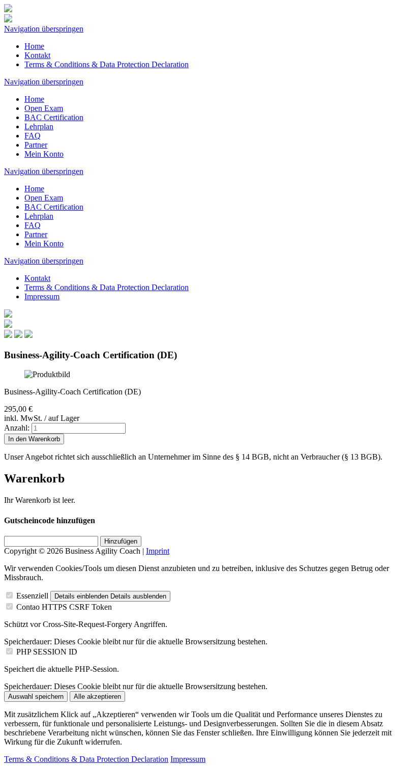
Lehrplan (38, 126)
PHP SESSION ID (46, 651)
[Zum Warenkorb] (8, 314)
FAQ (32, 135)
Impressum (41, 296)
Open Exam (43, 108)
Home (34, 46)
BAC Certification (53, 117)
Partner (35, 144)
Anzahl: (16, 427)
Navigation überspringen (43, 28)
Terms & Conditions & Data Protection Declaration (106, 64)
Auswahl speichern (36, 696)
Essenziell (32, 595)
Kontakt (37, 55)
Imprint (157, 551)
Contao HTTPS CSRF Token (64, 607)
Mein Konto (44, 154)
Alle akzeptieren (97, 696)
